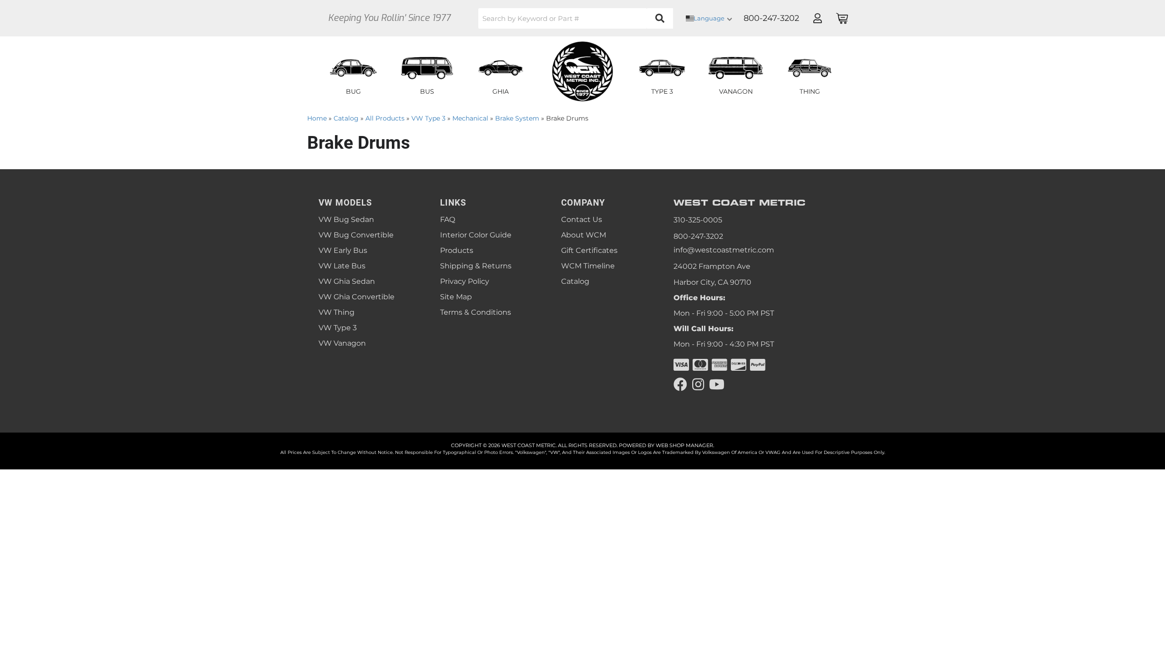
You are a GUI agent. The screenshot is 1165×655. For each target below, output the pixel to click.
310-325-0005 (698, 220)
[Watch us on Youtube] (716, 385)
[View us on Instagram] (698, 385)
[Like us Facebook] (680, 385)
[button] (575, 18)
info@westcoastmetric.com (724, 250)
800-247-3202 (698, 236)
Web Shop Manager (684, 445)
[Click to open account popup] (817, 18)
